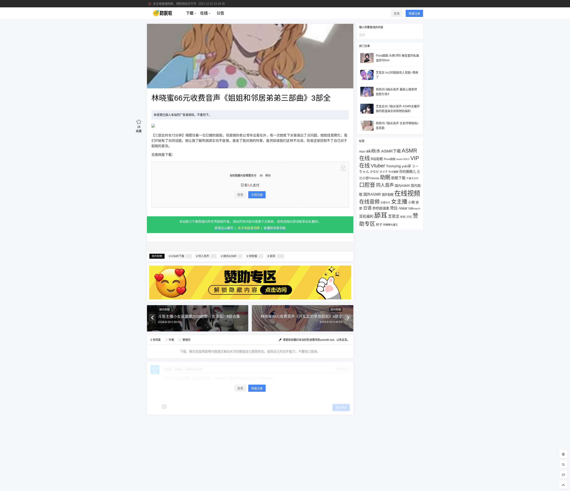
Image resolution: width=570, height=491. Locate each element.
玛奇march (414, 208)
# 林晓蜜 (255, 256)
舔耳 (380, 215)
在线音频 (369, 202)
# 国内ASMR (231, 256)
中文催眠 (393, 171)
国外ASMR (372, 194)
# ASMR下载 (180, 256)
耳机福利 (366, 216)
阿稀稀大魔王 (390, 224)
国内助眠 (157, 256)
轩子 (379, 224)
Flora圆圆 (389, 159)
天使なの (385, 202)
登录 (397, 13)
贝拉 (409, 216)
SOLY (406, 159)
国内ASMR (402, 185)
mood (399, 159)
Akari (362, 151)
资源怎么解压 (223, 228)
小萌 (411, 202)
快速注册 (414, 13)
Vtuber (378, 165)
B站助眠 (377, 159)
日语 (367, 208)
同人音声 (385, 185)
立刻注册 (257, 194)
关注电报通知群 (249, 228)
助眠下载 (398, 178)
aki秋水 (373, 151)
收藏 (139, 128)
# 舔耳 (276, 256)
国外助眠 (387, 194)
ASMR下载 (391, 151)
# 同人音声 (206, 256)
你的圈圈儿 (407, 171)
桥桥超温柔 (381, 208)
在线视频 (407, 193)
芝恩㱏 (393, 216)
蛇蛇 (403, 216)
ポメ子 (384, 171)
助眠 (385, 177)
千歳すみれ (412, 178)
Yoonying (393, 166)
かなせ (374, 171)
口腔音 (367, 185)
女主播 (399, 202)
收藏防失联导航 (275, 228)
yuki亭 (406, 166)
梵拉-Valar (398, 208)
